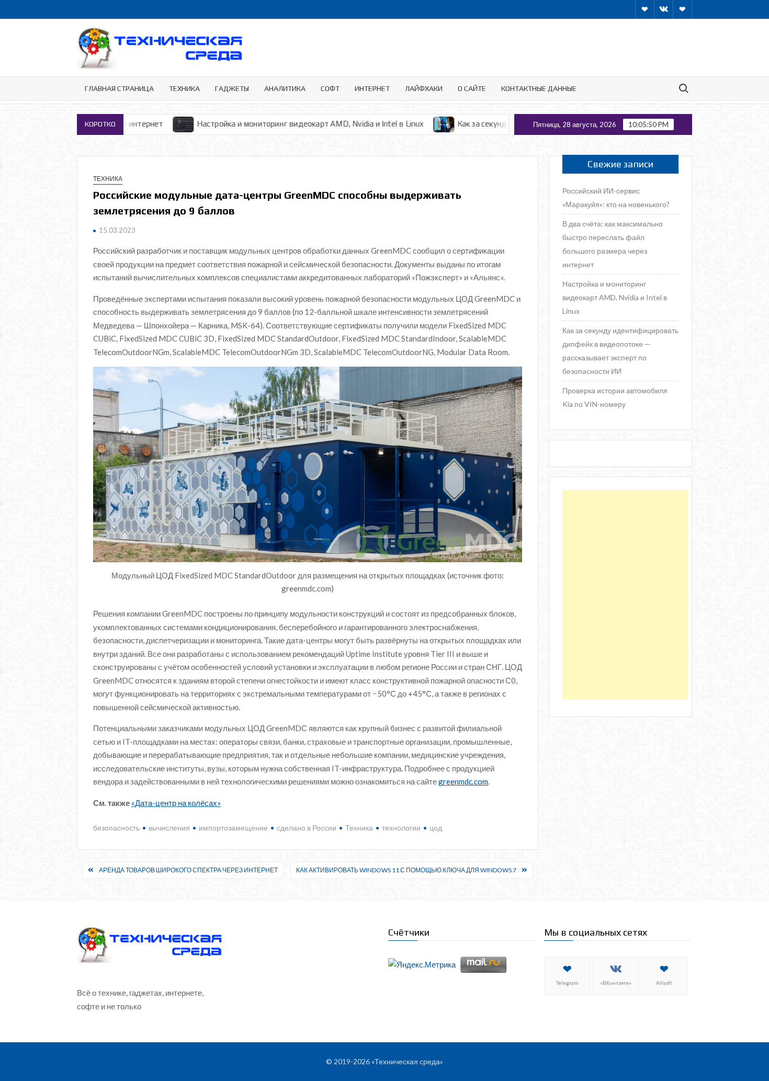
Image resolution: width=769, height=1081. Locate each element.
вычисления (169, 827)
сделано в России (306, 827)
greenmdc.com (463, 781)
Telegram (567, 983)
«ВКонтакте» (615, 983)
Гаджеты (232, 88)
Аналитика (285, 88)
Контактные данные (538, 88)
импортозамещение (233, 827)
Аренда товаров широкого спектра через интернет (188, 870)
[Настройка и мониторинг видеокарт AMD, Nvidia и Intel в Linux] (140, 123)
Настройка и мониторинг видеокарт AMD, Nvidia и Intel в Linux (266, 123)
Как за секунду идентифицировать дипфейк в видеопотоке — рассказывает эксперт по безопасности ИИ (620, 350)
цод (435, 827)
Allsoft (664, 983)
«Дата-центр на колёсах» (176, 802)
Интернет (372, 88)
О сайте (472, 88)
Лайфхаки (424, 88)
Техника (184, 88)
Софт (330, 88)
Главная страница (119, 88)
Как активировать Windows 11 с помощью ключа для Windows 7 (406, 870)
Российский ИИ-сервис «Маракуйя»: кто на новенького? (616, 197)
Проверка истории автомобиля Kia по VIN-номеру (615, 397)
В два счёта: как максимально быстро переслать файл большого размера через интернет (612, 244)
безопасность (116, 827)
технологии (401, 827)
